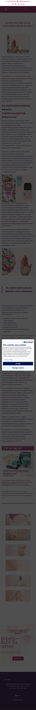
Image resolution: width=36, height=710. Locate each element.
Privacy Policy (8, 360)
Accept (18, 363)
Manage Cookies (18, 368)
